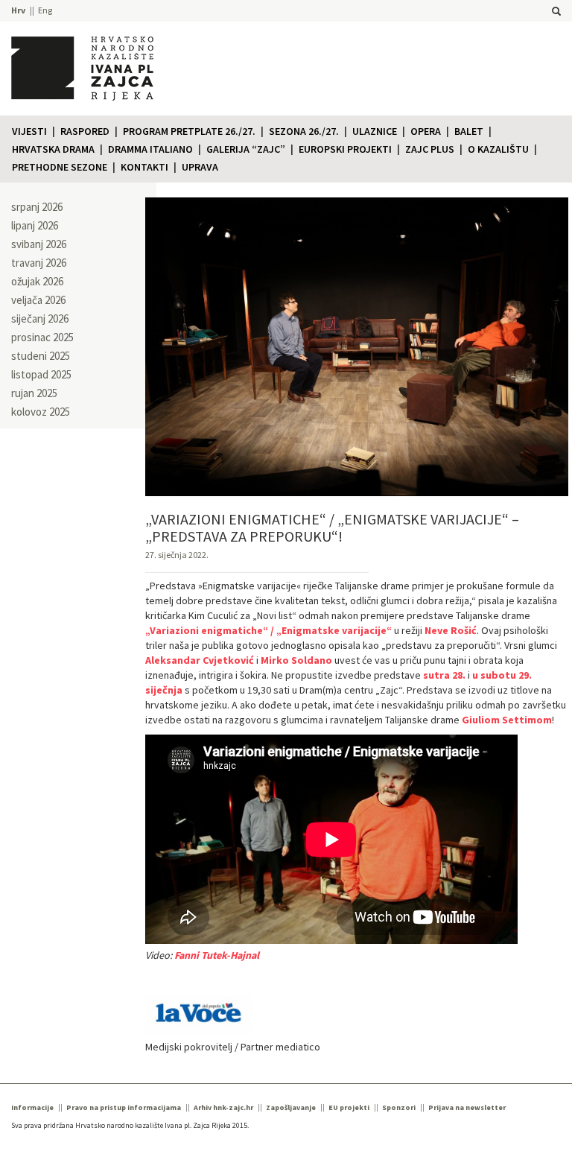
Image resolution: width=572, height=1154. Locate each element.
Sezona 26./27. (304, 131)
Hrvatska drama (53, 149)
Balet (468, 131)
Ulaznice (374, 131)
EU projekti (348, 1107)
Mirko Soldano (296, 660)
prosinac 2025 (42, 337)
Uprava (200, 167)
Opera (425, 131)
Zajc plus (429, 149)
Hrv (18, 10)
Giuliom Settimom (507, 719)
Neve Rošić (451, 630)
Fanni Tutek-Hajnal (216, 955)
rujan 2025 (34, 393)
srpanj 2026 (37, 207)
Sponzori (399, 1107)
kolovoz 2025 (40, 412)
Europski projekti (345, 149)
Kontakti (144, 167)
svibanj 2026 (38, 244)
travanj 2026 (38, 263)
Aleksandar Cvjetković (199, 660)
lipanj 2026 (34, 225)
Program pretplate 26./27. (189, 131)
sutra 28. (444, 675)
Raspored (84, 131)
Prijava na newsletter (467, 1107)
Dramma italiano (150, 149)
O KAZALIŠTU (498, 149)
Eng (45, 10)
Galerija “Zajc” (245, 149)
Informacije (32, 1107)
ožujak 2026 (37, 281)
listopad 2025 (41, 374)
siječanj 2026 (40, 318)
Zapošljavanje (291, 1107)
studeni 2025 (40, 356)
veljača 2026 (38, 300)
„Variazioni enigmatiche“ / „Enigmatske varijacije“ (268, 630)
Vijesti (29, 131)
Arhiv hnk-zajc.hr (223, 1107)
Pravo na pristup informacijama (123, 1107)
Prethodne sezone (59, 167)
